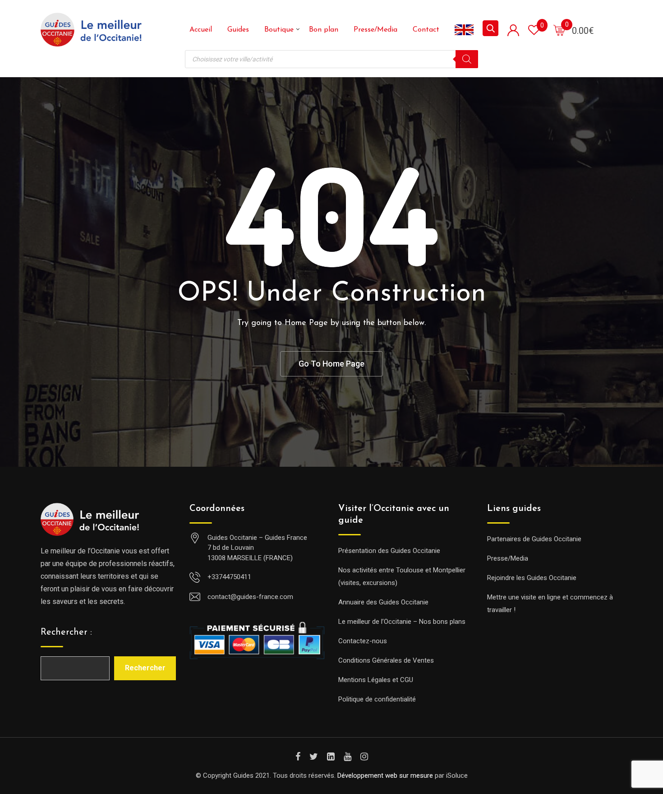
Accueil (200, 29)
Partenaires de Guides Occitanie (534, 539)
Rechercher (145, 668)
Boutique (279, 29)
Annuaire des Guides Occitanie (383, 602)
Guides (238, 29)
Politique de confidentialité (377, 699)
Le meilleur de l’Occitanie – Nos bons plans (401, 622)
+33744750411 (229, 577)
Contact (426, 29)
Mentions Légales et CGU (375, 680)
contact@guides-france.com (250, 597)
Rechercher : (66, 632)
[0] (559, 29)
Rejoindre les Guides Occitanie (531, 578)
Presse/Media (375, 29)
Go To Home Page (331, 363)
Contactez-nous (362, 641)
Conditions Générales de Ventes (386, 660)
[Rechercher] (467, 59)
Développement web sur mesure (385, 775)
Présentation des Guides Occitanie (389, 551)
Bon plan (323, 29)
